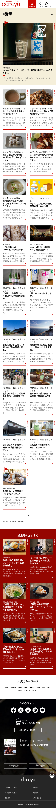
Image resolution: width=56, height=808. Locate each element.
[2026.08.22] (28, 44)
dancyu (5, 521)
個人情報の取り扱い (11, 793)
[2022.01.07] (14, 141)
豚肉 (20, 687)
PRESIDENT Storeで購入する (15, 765)
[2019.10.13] (41, 328)
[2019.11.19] (14, 277)
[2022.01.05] (41, 141)
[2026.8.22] (41, 547)
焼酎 (6, 687)
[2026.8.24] (41, 635)
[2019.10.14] (14, 328)
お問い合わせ (37, 798)
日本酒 (13, 687)
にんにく (27, 690)
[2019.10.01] (14, 428)
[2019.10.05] (41, 377)
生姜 (20, 690)
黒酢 (25, 687)
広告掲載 (35, 793)
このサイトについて (11, 787)
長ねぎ (32, 687)
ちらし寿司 (41, 687)
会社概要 (7, 798)
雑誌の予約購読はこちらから (40, 765)
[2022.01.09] (14, 97)
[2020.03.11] (14, 233)
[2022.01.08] (41, 97)
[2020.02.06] (41, 233)
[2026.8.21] (14, 635)
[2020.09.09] (41, 187)
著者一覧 (35, 787)
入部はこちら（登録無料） (28, 730)
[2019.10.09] (14, 377)
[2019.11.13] (41, 277)
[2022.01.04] (14, 187)
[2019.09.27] (41, 428)
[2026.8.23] (41, 591)
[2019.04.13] (14, 477)
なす (34, 690)
